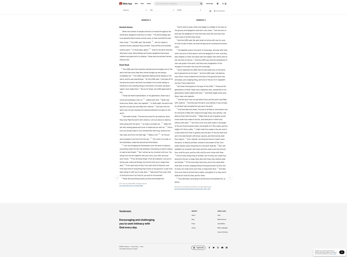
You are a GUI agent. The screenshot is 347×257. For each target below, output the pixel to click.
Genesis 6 (126, 10)
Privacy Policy (134, 246)
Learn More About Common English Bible (131, 185)
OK (342, 252)
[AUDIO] (205, 11)
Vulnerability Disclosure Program (128, 248)
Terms (141, 246)
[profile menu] (224, 3)
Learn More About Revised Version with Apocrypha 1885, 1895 (192, 189)
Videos (149, 3)
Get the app (209, 3)
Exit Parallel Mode (220, 11)
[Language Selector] (217, 3)
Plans (142, 3)
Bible (136, 3)
